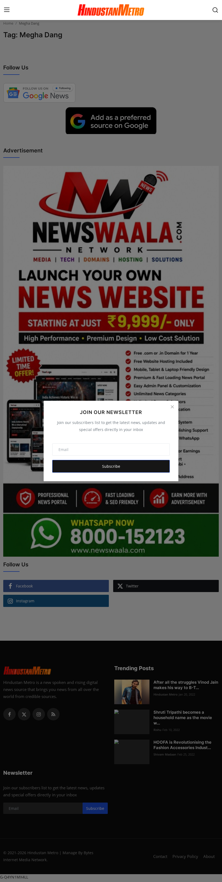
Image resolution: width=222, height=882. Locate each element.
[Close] (172, 407)
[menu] (7, 10)
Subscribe (111, 466)
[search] (215, 10)
